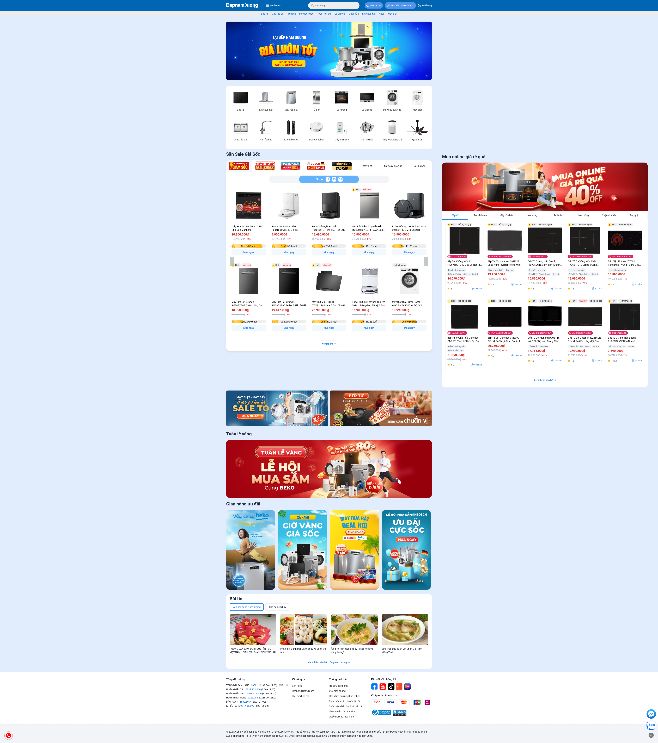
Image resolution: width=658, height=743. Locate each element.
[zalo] (651, 725)
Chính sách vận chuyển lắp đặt (345, 701)
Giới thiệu (297, 685)
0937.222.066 (253, 689)
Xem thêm (327, 343)
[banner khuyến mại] (277, 408)
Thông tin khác (338, 679)
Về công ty (298, 679)
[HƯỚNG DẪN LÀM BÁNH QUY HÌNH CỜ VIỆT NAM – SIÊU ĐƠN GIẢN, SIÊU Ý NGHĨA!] (253, 629)
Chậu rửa (354, 13)
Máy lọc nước (306, 13)
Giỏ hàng (427, 5)
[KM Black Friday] (303, 550)
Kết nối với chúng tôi (383, 679)
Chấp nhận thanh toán (384, 695)
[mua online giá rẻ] (545, 187)
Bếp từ (264, 13)
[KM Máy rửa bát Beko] (251, 550)
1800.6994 (245, 701)
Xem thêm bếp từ (543, 380)
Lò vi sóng (340, 13)
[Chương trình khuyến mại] (329, 79)
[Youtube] (382, 686)
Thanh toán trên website (342, 711)
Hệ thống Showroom (303, 691)
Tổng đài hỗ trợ (235, 679)
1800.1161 (375, 5)
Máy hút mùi (368, 13)
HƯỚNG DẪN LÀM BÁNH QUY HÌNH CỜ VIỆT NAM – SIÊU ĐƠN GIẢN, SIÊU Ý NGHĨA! (253, 650)
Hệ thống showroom (401, 5)
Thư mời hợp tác (300, 696)
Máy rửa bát (277, 13)
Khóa (382, 13)
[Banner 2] (381, 408)
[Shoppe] (399, 686)
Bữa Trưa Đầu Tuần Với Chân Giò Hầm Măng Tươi (402, 650)
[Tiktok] (391, 686)
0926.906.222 (255, 697)
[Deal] (406, 550)
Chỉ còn (320, 179)
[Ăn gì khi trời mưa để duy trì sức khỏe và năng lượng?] (354, 629)
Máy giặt (392, 13)
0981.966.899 (246, 705)
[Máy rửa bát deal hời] (354, 550)
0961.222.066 (254, 693)
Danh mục (275, 5)
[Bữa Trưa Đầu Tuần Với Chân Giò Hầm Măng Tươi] (405, 629)
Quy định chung (337, 691)
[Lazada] (407, 686)
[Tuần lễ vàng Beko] (329, 469)
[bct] (381, 715)
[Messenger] (651, 714)
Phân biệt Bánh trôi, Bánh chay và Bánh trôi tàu (303, 650)
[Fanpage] (374, 686)
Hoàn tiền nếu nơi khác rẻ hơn (344, 696)
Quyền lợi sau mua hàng (342, 716)
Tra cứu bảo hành (338, 685)
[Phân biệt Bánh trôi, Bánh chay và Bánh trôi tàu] (303, 629)
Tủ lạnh (292, 13)
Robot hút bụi (324, 13)
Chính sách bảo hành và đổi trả (345, 706)
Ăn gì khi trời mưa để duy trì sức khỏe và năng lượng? (352, 650)
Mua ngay (248, 252)
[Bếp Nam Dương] (242, 5)
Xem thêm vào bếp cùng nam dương (327, 662)
